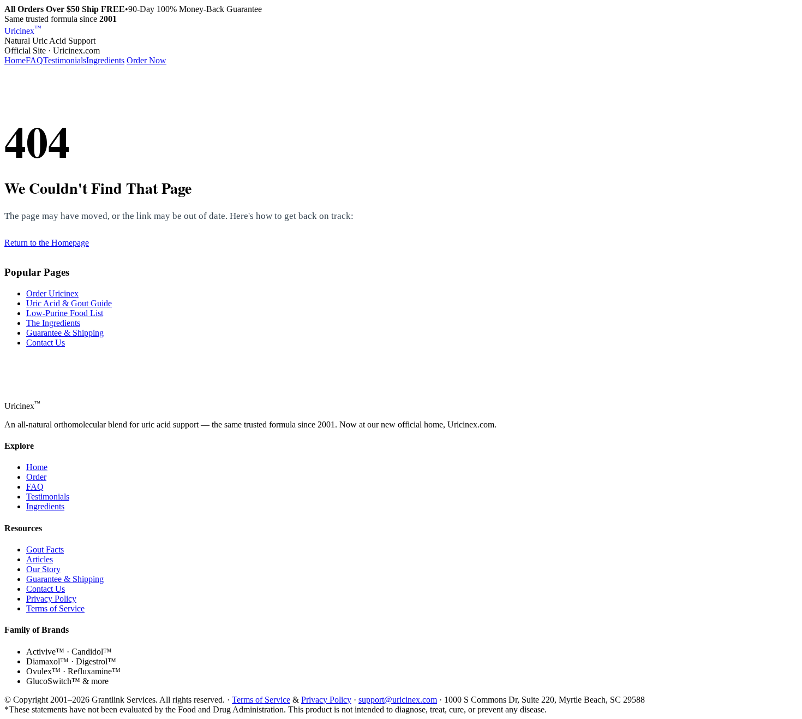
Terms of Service (55, 608)
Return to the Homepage (46, 242)
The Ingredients (53, 323)
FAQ (34, 60)
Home (15, 60)
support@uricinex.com (397, 699)
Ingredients (105, 60)
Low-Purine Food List (64, 313)
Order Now (146, 60)
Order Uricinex (52, 293)
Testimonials (64, 60)
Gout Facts (45, 549)
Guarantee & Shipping (65, 332)
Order (36, 477)
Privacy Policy (51, 598)
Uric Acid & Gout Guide (69, 303)
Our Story (43, 569)
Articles (39, 559)
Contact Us (45, 342)
